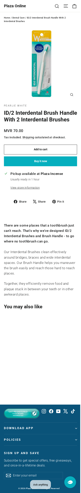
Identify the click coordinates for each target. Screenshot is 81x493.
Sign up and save (21, 453)
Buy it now (40, 161)
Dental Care (18, 18)
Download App (19, 428)
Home (7, 18)
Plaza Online (15, 6)
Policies (12, 440)
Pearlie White (15, 105)
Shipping (28, 137)
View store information (25, 187)
